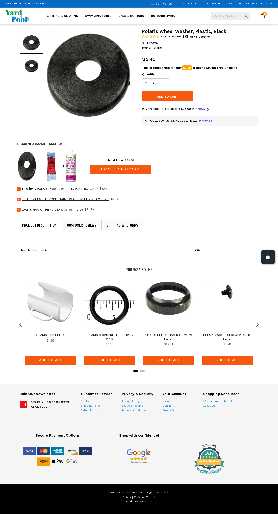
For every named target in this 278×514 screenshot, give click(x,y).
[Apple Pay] (57, 461)
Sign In (250, 3)
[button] (151, 36)
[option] (52, 3)
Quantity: (148, 74)
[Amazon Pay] (43, 461)
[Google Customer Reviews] (138, 456)
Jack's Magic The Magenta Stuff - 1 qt (53, 209)
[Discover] (71, 450)
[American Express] (57, 450)
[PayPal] (85, 450)
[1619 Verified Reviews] (139, 475)
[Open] (268, 257)
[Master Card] (43, 450)
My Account (234, 3)
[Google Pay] (71, 461)
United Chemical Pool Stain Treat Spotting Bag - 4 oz (65, 199)
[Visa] (29, 450)
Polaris (157, 47)
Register (266, 3)
